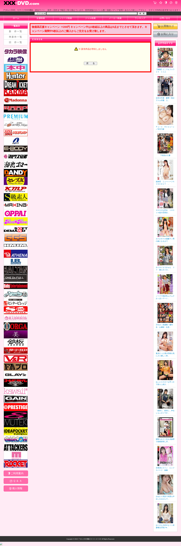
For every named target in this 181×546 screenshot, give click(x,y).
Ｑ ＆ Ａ (17, 480)
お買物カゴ (167, 26)
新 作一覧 (15, 31)
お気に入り (167, 34)
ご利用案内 (16, 473)
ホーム (16, 18)
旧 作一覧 (15, 42)
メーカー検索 (115, 18)
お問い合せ (165, 18)
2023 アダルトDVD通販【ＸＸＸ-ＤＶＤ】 (88, 539)
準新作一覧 (15, 37)
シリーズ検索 (65, 18)
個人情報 (16, 488)
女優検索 (40, 18)
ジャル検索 (90, 18)
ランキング (140, 18)
